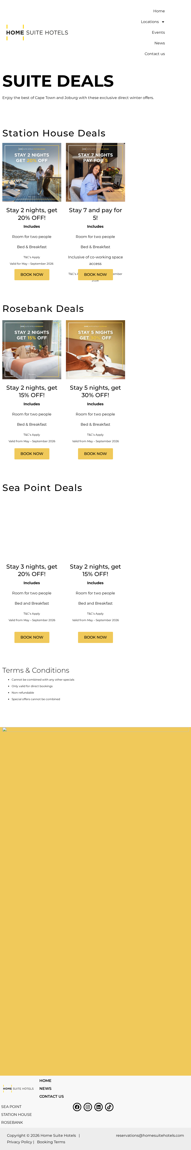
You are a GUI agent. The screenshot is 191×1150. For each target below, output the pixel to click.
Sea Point (11, 1106)
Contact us (155, 54)
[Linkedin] (98, 1107)
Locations (150, 22)
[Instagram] (88, 1107)
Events (158, 32)
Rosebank (12, 1122)
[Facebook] (77, 1107)
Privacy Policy (19, 1142)
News (159, 43)
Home (159, 11)
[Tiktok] (109, 1107)
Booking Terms (51, 1142)
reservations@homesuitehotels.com (150, 1135)
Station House (16, 1114)
